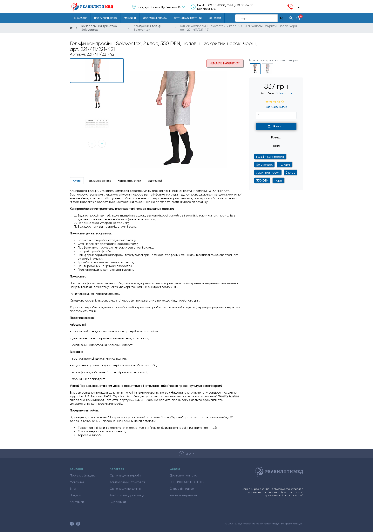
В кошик (278, 126)
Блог (73, 488)
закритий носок (268, 172)
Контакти (215, 18)
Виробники (118, 502)
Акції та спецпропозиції (127, 495)
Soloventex (284, 93)
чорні (278, 180)
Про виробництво (105, 18)
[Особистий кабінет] (291, 18)
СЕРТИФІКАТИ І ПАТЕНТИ (188, 18)
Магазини (130, 18)
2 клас (290, 172)
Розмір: (276, 137)
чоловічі (284, 164)
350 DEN (262, 180)
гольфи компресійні (270, 156)
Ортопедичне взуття (125, 488)
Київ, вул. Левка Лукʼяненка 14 (159, 7)
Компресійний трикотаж (128, 482)
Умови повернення (183, 495)
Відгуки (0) (155, 181)
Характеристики (129, 181)
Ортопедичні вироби (125, 475)
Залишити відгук (276, 106)
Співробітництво (182, 488)
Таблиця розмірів (99, 181)
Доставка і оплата (155, 18)
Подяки (75, 495)
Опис (76, 181)
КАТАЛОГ (82, 18)
